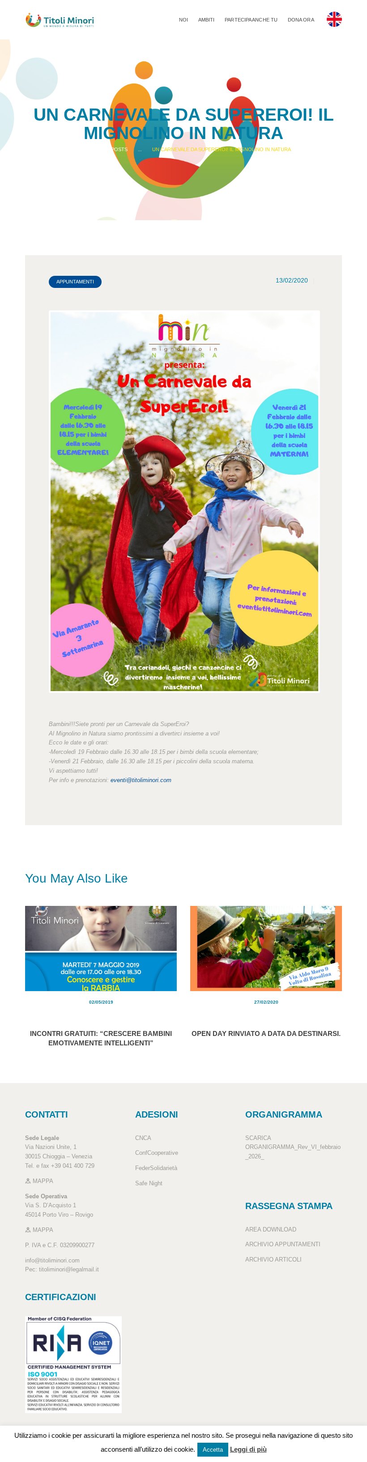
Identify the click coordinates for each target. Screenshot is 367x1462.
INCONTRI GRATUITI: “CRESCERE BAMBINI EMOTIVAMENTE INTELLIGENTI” (101, 1038)
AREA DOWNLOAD (270, 1229)
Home (83, 149)
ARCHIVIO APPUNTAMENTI (282, 1244)
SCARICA (258, 1138)
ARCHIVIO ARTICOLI (273, 1259)
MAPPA (42, 1181)
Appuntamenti (75, 281)
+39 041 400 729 (72, 1165)
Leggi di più (248, 1449)
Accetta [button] (213, 1449)
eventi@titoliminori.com (141, 780)
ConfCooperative (156, 1152)
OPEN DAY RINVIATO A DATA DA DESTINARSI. (266, 1033)
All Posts (114, 149)
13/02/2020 (292, 280)
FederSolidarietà (156, 1168)
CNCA (143, 1138)
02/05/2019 (101, 1002)
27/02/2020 (266, 1002)
